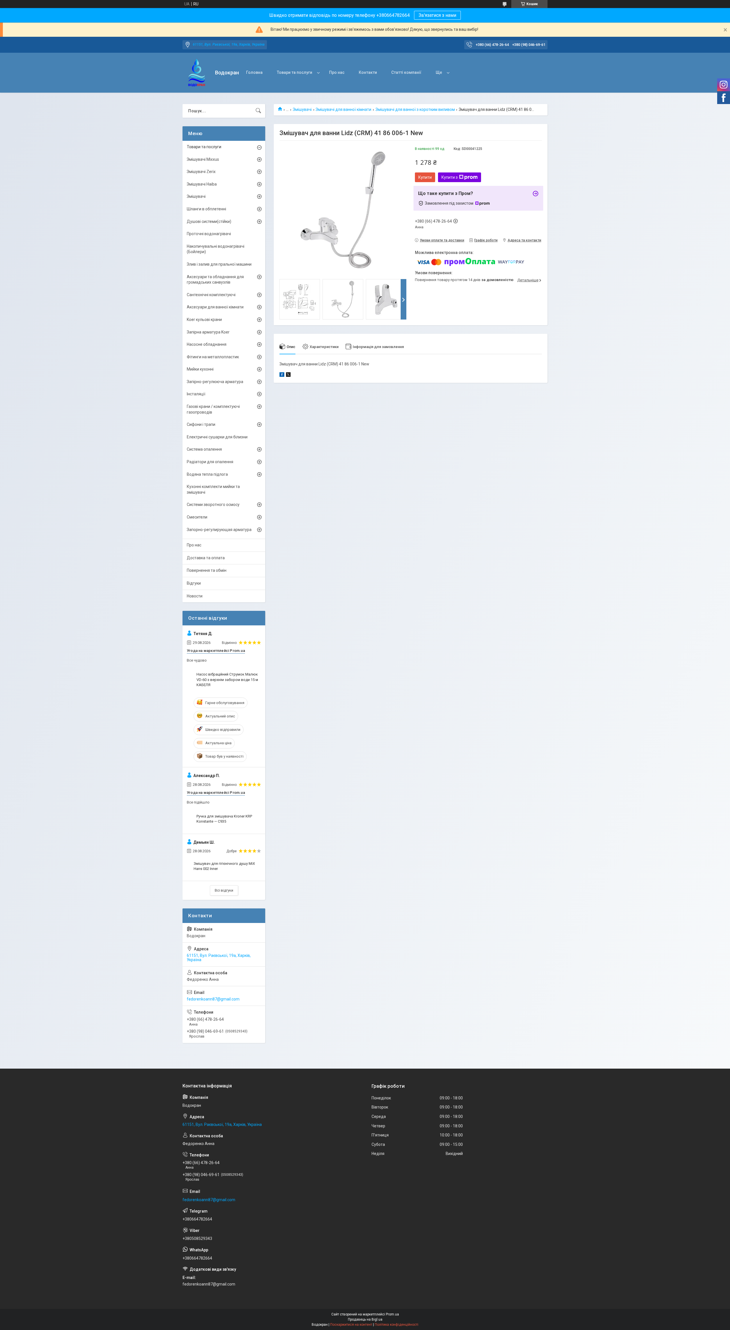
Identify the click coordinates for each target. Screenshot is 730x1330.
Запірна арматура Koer (208, 332)
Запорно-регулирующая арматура (219, 529)
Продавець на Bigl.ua (365, 1319)
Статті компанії (406, 72)
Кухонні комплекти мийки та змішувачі (213, 489)
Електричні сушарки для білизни (217, 437)
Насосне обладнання (206, 344)
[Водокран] (196, 73)
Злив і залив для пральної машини (219, 264)
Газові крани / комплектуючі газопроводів (213, 409)
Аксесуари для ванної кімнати (215, 307)
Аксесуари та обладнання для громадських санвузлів (215, 279)
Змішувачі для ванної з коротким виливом (415, 109)
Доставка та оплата (206, 558)
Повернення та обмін (206, 570)
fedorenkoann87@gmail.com (213, 999)
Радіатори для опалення (210, 461)
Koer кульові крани (204, 319)
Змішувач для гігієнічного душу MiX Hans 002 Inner (224, 866)
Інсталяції (196, 394)
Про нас (336, 72)
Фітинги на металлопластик (213, 357)
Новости (194, 596)
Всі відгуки (224, 890)
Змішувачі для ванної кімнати (343, 109)
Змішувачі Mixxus (203, 159)
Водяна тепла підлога (207, 474)
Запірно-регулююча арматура (215, 381)
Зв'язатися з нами (437, 15)
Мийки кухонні (200, 369)
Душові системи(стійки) (209, 221)
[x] (288, 375)
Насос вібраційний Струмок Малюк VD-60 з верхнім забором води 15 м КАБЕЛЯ (227, 679)
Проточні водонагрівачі (209, 233)
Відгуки (194, 583)
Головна (254, 72)
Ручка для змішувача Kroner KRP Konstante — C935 (224, 818)
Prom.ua (392, 1314)
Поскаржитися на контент (351, 1325)
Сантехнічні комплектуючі (211, 294)
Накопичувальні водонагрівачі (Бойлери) (215, 249)
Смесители (197, 517)
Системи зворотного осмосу (213, 504)
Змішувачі (302, 109)
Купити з (449, 177)
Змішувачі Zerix (201, 171)
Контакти (368, 72)
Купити (425, 177)
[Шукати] (258, 111)
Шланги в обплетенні (206, 209)
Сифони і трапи (201, 424)
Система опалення (204, 449)
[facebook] (281, 375)
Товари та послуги (294, 72)
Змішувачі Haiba (202, 184)
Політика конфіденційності (396, 1325)
